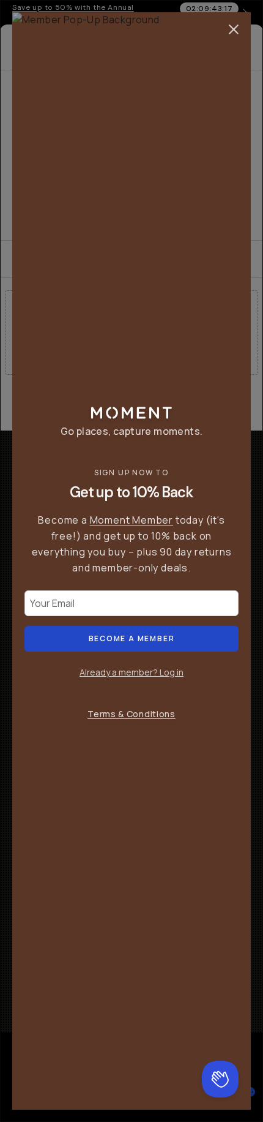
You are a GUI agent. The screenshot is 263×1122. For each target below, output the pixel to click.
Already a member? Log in (131, 672)
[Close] (233, 29)
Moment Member (131, 520)
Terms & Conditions (131, 714)
